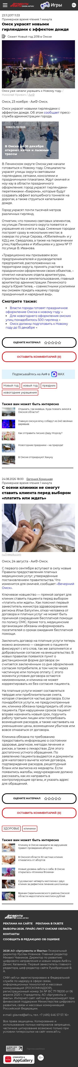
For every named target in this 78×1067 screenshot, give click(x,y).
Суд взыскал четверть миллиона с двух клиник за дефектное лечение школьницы (43, 882)
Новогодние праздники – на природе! (40, 445)
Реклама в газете (49, 923)
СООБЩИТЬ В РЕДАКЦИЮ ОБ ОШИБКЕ (31, 939)
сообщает (51, 112)
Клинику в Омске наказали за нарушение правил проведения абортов (42, 846)
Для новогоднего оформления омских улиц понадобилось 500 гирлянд (38, 318)
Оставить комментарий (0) (39, 356)
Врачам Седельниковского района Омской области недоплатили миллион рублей (43, 895)
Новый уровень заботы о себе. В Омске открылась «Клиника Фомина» (41, 870)
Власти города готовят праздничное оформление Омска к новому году (37, 310)
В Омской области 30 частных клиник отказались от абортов (40, 858)
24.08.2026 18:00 (12, 479)
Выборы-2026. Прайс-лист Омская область (37, 928)
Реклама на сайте (18, 923)
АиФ (31, 94)
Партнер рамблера (36, 1049)
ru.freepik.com (11, 554)
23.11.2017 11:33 (11, 15)
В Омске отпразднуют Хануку (35, 457)
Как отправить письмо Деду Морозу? (40, 433)
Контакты (11, 934)
